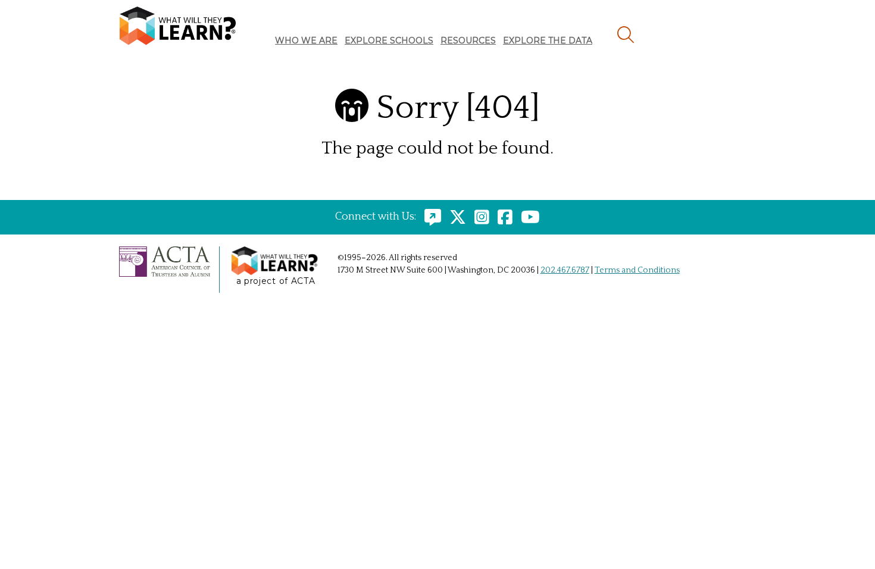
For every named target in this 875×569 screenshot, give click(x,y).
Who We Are (306, 40)
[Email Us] (429, 216)
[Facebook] (502, 216)
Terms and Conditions (637, 270)
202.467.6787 (564, 270)
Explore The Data (547, 40)
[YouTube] (527, 216)
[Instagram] (478, 216)
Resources (468, 40)
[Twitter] (454, 216)
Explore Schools (389, 40)
